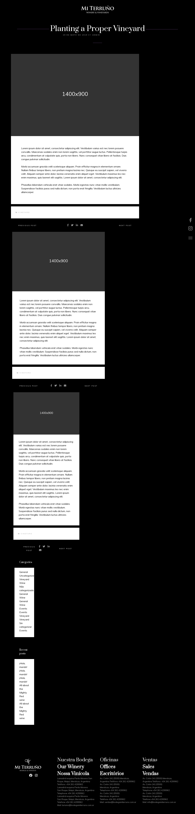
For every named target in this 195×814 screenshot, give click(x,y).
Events (23, 608)
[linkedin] (77, 225)
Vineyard (24, 212)
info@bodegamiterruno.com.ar (161, 802)
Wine (22, 582)
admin (96, 35)
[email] (81, 225)
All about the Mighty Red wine (24, 692)
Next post (125, 225)
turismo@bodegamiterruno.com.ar (78, 805)
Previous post (27, 225)
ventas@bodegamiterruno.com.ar (120, 802)
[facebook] (68, 225)
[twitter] (72, 225)
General (23, 572)
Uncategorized (27, 575)
